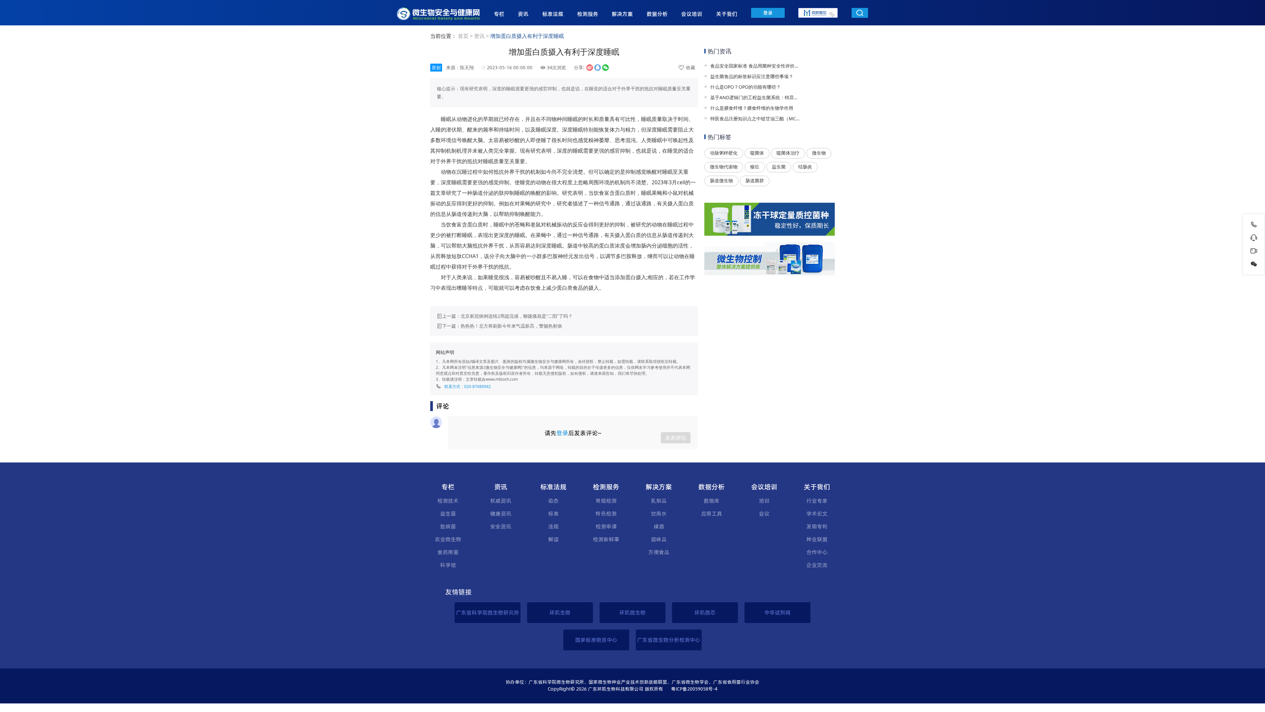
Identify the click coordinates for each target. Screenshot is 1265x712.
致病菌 (448, 526)
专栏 (499, 13)
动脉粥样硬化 (724, 153)
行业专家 (817, 500)
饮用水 (659, 513)
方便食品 (658, 552)
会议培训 (691, 13)
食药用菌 (448, 552)
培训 (764, 500)
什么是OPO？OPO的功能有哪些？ (745, 87)
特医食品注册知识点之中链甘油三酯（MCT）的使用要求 (755, 118)
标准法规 (552, 13)
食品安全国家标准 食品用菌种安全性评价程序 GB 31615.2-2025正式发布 (755, 66)
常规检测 (606, 500)
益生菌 (779, 166)
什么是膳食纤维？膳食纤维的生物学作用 (751, 108)
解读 (553, 539)
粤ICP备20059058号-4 (694, 689)
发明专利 (817, 526)
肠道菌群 (754, 180)
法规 (553, 526)
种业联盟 (817, 539)
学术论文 (817, 513)
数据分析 (657, 13)
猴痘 (754, 166)
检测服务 (587, 13)
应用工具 (711, 513)
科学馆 (448, 565)
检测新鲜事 (606, 539)
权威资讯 (500, 500)
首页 (463, 36)
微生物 (819, 153)
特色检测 (606, 513)
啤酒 (659, 526)
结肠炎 (805, 166)
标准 (553, 513)
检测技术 (448, 500)
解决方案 (622, 13)
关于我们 (726, 13)
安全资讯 (500, 526)
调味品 (659, 539)
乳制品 (659, 500)
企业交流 (817, 565)
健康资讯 (500, 513)
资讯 (523, 13)
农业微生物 (448, 539)
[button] (499, 14)
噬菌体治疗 (788, 153)
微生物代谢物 (724, 166)
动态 (553, 500)
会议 (764, 513)
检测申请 (606, 526)
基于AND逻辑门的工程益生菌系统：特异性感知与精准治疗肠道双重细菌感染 (755, 97)
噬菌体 (757, 153)
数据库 (711, 500)
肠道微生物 (721, 180)
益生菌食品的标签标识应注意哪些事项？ (751, 76)
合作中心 (817, 552)
